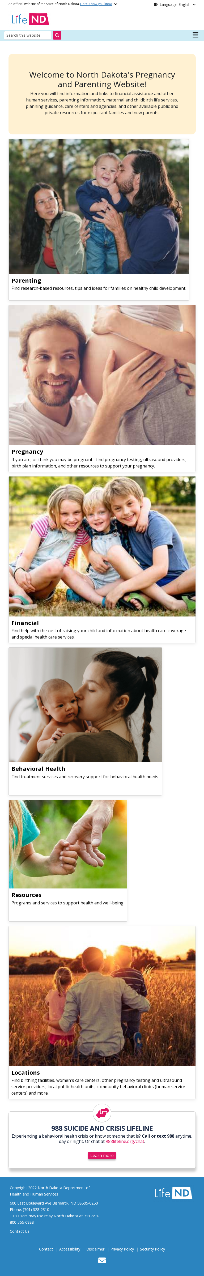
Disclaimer (95, 1249)
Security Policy (152, 1249)
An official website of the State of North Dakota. (60, 4)
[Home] (29, 19)
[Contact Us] (102, 1261)
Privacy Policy (122, 1249)
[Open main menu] (195, 35)
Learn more (102, 1155)
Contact (46, 1249)
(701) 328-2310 (36, 1209)
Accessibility (69, 1249)
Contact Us (19, 1231)
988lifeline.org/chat (125, 1141)
